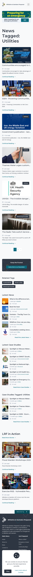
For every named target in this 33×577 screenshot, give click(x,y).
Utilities (26, 50)
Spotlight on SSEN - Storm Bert (21, 414)
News (3, 545)
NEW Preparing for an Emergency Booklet (11, 20)
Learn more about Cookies (21, 571)
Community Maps (23, 547)
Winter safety (19, 282)
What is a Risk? (23, 539)
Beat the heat (15, 307)
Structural (20, 366)
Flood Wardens (23, 549)
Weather (19, 301)
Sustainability (7, 282)
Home (3, 539)
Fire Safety (19, 324)
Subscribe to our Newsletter (16, 267)
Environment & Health (22, 309)
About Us (4, 542)
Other (18, 317)
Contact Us (5, 547)
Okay (8, 571)
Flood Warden (24, 444)
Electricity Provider (22, 216)
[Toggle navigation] (28, 4)
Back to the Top (20, 511)
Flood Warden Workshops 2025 (16, 460)
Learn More (25, 20)
